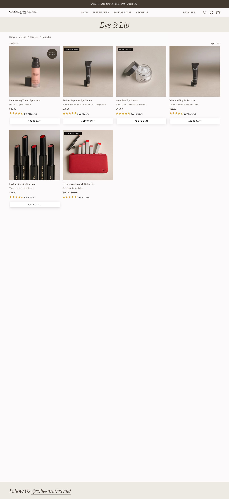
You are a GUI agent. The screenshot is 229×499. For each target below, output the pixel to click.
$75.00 (66, 109)
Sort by (12, 43)
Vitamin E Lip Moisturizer (182, 100)
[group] (114, 4)
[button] (205, 12)
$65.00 (119, 109)
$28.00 (12, 193)
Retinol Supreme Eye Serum (77, 100)
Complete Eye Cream (127, 100)
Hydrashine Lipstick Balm (22, 184)
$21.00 (172, 109)
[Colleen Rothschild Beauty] (23, 12)
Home (12, 37)
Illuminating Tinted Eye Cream (25, 100)
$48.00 (12, 109)
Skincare (34, 37)
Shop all (22, 37)
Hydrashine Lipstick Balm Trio (78, 184)
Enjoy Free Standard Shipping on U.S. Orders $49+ (114, 3)
